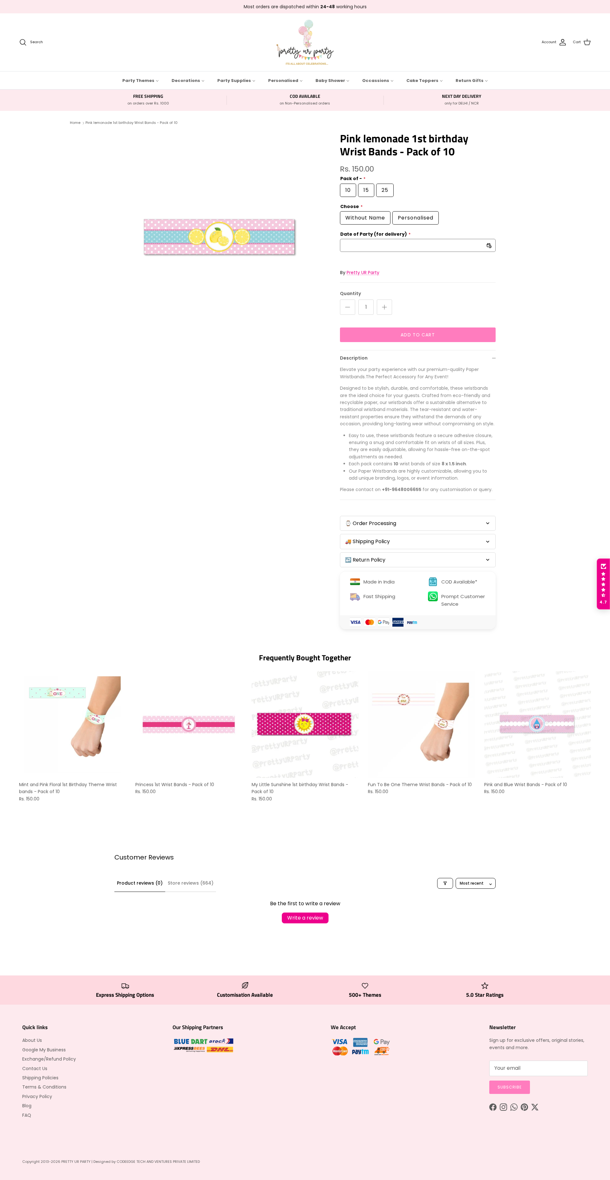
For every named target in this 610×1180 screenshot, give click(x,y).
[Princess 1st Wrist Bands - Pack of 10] (188, 724)
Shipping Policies (40, 1078)
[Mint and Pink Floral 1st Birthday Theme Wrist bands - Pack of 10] (72, 724)
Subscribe (510, 1087)
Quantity (350, 294)
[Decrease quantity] (347, 307)
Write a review (305, 917)
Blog (26, 1105)
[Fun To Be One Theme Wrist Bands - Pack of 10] (421, 724)
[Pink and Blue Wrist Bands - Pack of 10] (537, 724)
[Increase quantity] (384, 307)
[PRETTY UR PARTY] (305, 42)
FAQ (26, 1115)
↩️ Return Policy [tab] (365, 559)
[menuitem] (140, 80)
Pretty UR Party (363, 272)
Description (354, 358)
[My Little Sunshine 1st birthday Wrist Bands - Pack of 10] (305, 724)
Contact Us (34, 1068)
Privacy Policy (37, 1096)
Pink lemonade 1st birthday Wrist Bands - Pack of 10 (131, 122)
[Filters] (445, 883)
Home (75, 122)
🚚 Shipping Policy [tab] (367, 541)
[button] (603, 584)
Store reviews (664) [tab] (191, 883)
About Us (32, 1040)
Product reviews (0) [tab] (140, 883)
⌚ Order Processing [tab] (370, 523)
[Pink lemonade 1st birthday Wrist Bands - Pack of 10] (220, 237)
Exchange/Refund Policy (49, 1059)
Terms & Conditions (44, 1087)
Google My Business (44, 1050)
